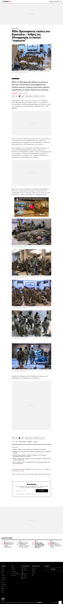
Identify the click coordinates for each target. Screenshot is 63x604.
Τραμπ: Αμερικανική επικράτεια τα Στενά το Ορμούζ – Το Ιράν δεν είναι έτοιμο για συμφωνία (32, 459)
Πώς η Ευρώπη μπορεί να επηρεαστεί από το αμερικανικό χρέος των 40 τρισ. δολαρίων (31, 462)
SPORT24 (33, 569)
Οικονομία (3, 575)
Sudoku (36, 474)
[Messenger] (19, 96)
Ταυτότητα (13, 569)
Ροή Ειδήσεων (3, 584)
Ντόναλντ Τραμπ (33, 104)
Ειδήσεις (22, 376)
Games (18, 474)
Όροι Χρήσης (14, 571)
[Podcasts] (55, 1)
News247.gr (35, 378)
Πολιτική (2, 569)
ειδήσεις (47, 469)
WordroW (40, 474)
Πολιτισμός (3, 577)
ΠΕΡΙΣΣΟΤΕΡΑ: (15, 447)
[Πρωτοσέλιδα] (51, 1)
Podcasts (3, 588)
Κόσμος (13, 28)
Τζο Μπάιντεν (30, 441)
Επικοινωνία (14, 575)
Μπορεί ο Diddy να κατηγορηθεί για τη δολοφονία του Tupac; (29, 449)
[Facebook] (13, 96)
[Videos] (53, 1)
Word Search (47, 474)
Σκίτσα (2, 586)
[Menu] (2, 1)
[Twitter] (16, 96)
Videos (2, 590)
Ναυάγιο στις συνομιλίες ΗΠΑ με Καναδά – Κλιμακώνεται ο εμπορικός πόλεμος (32, 452)
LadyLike (33, 573)
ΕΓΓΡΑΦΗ (53, 569)
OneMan (33, 571)
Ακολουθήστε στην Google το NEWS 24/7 (21, 469)
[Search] (61, 1)
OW (32, 575)
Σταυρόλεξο (31, 474)
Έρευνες (2, 582)
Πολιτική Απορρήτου (15, 573)
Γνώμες (2, 573)
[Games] (57, 1)
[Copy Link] (22, 96)
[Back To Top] (60, 602)
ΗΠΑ (17, 28)
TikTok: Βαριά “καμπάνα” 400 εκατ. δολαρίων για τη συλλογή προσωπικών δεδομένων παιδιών (29, 455)
